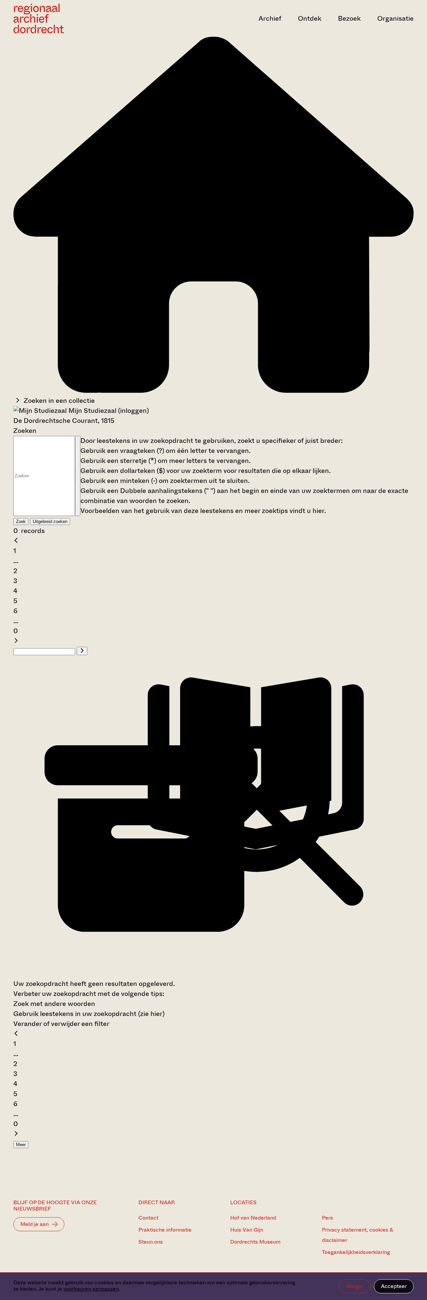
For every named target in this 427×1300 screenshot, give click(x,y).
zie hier (151, 1014)
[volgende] (16, 641)
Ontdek (309, 18)
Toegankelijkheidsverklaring (356, 1252)
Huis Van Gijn (246, 1230)
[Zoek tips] (77, 476)
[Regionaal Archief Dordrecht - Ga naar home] (73, 18)
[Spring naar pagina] (82, 651)
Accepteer (394, 1286)
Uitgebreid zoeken (50, 521)
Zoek (21, 521)
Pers (327, 1218)
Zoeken (24, 431)
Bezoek (349, 18)
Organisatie (395, 18)
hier (318, 511)
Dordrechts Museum (255, 1242)
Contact (148, 1218)
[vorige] (16, 541)
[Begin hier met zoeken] (213, 391)
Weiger (355, 1286)
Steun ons (150, 1242)
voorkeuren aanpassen (91, 1289)
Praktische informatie (164, 1230)
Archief (270, 18)
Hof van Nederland (253, 1218)
